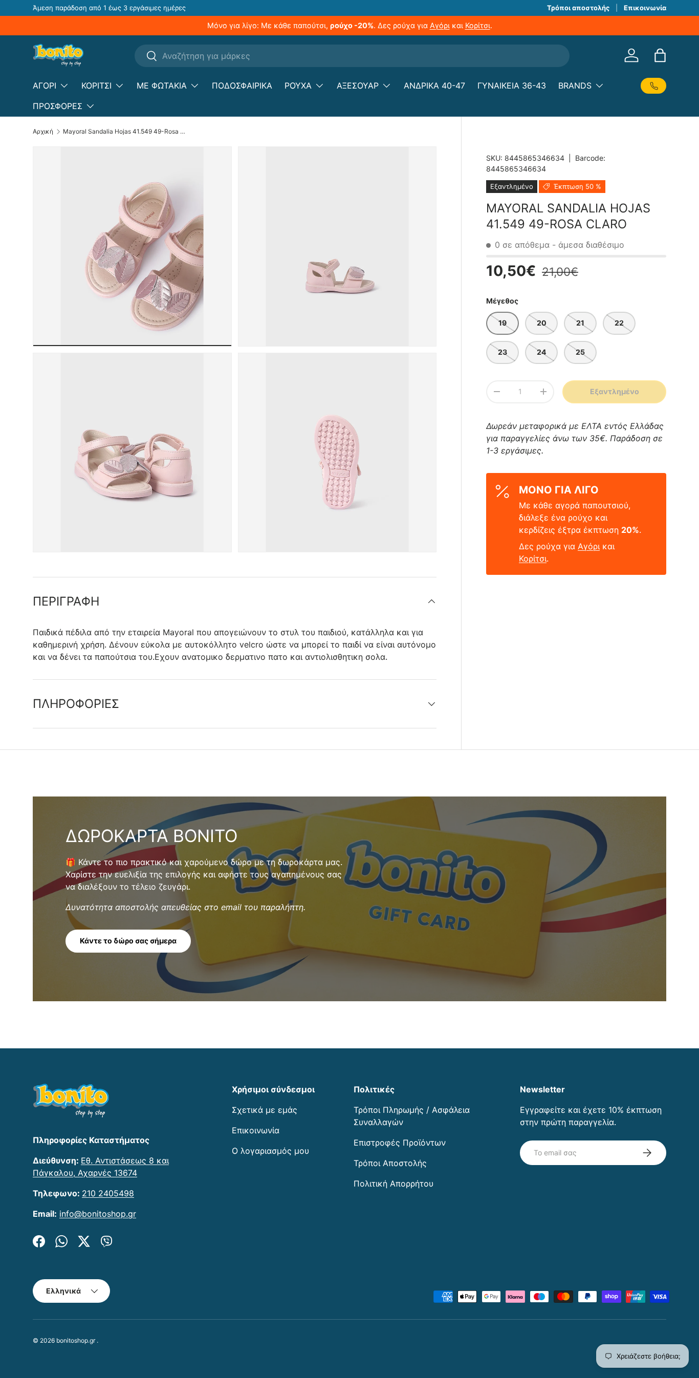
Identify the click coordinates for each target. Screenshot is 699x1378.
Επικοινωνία (645, 8)
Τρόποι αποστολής (578, 8)
